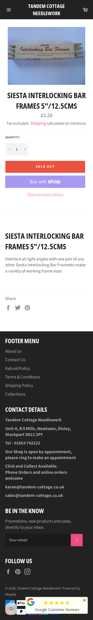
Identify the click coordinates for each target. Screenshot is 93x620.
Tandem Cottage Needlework (46, 10)
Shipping (38, 123)
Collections (15, 394)
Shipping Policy (19, 385)
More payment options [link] (45, 194)
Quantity (12, 137)
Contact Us (15, 360)
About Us (13, 351)
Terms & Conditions (22, 377)
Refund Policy (17, 369)
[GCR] (30, 602)
